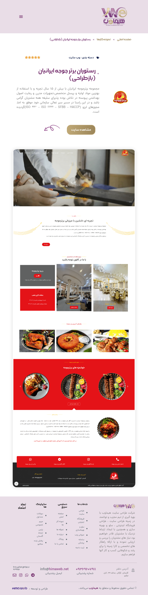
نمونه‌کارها (104, 39)
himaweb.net (54, 569)
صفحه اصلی (124, 39)
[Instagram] (21, 575)
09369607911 (86, 569)
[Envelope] (14, 575)
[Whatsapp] (27, 575)
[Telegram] (33, 575)
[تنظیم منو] (21, 16)
